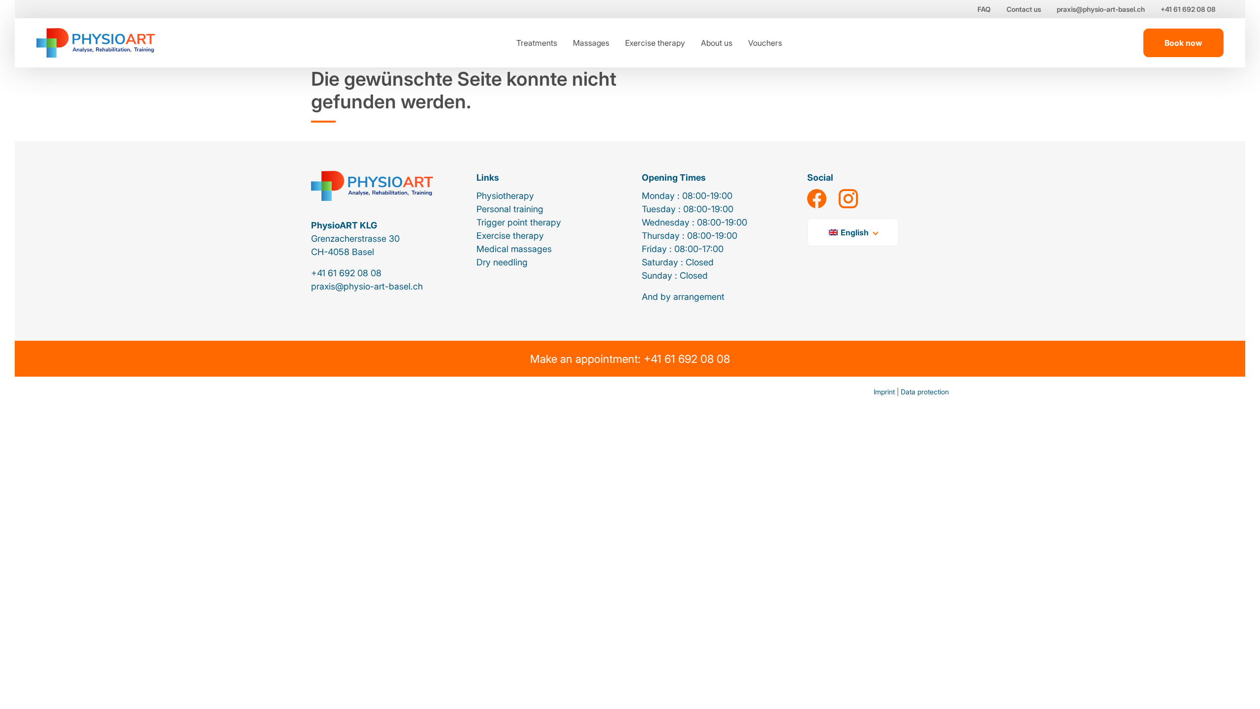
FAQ (984, 9)
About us (716, 43)
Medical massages (514, 249)
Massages (591, 43)
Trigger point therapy (518, 222)
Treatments (536, 43)
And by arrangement (683, 296)
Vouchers (765, 43)
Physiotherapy (505, 196)
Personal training (509, 209)
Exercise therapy (655, 43)
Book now (1183, 43)
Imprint (884, 391)
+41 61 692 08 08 (1188, 9)
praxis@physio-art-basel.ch (1101, 9)
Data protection (925, 391)
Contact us (1024, 9)
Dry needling (502, 262)
